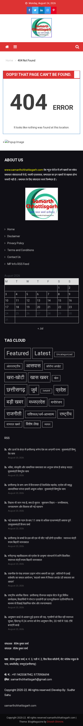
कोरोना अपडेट (53, 366)
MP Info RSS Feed (18, 263)
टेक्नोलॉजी (46, 391)
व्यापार (47, 424)
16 (70, 300)
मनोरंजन (56, 402)
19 (28, 307)
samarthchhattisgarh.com (20, 705)
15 (59, 300)
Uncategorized (64, 354)
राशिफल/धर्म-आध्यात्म (40, 414)
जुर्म (34, 390)
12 (28, 300)
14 (49, 300)
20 (38, 307)
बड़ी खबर (15, 402)
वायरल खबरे (13, 424)
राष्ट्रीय (66, 414)
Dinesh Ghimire (55, 721)
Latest (43, 353)
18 (17, 307)
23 (70, 307)
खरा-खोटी (15, 377)
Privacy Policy (15, 243)
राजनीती (14, 414)
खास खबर (39, 377)
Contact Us (14, 257)
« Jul (40, 328)
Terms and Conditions (20, 250)
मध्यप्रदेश (37, 402)
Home (11, 229)
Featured (18, 353)
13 (38, 300)
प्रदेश (61, 390)
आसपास (33, 365)
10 (6, 300)
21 (49, 307)
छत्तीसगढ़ (16, 389)
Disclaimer (13, 236)
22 (59, 307)
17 (6, 307)
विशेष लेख (32, 424)
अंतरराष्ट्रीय (13, 366)
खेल (56, 378)
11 (17, 300)
